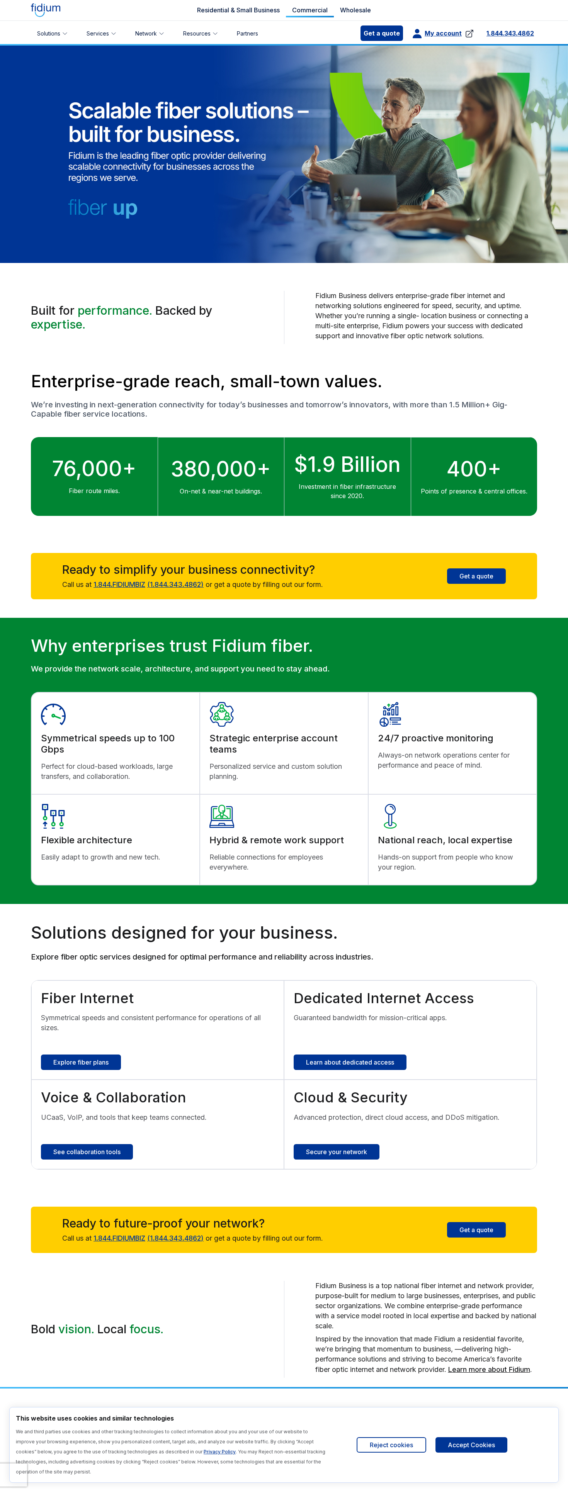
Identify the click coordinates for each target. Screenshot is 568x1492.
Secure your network (336, 1152)
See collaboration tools (87, 1152)
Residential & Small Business (238, 10)
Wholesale (355, 10)
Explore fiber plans (81, 1062)
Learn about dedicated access (350, 1062)
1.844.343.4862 (510, 33)
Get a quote (382, 33)
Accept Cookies (471, 1445)
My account (443, 33)
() (175, 584)
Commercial (310, 10)
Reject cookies (391, 1445)
